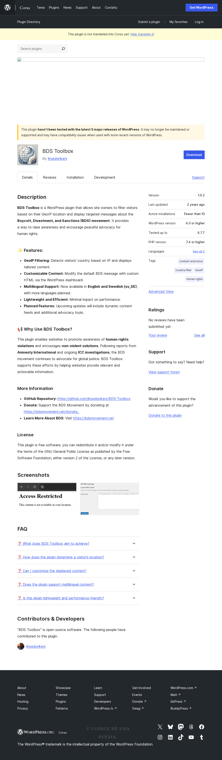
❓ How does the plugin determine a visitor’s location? (60, 557)
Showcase (63, 688)
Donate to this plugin (165, 415)
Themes (61, 695)
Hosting (22, 701)
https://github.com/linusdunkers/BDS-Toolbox (94, 398)
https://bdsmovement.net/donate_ (51, 411)
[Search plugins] (63, 48)
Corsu (63, 732)
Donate (139, 701)
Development (104, 177)
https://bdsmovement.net (93, 418)
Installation (75, 177)
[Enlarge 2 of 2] (133, 488)
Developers (102, 701)
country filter (183, 270)
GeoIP (199, 270)
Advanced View (161, 291)
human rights (194, 279)
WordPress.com (184, 688)
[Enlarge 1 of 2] (71, 488)
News (21, 695)
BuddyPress (181, 708)
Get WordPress (202, 7)
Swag (138, 708)
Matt (176, 695)
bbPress (178, 701)
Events (137, 695)
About (21, 688)
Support (198, 177)
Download (194, 155)
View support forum (164, 372)
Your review (158, 335)
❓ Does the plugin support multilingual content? (55, 584)
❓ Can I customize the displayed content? (52, 571)
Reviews (49, 177)
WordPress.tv (105, 708)
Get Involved (141, 688)
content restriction (191, 261)
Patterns (62, 708)
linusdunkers (57, 158)
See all (199, 335)
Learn (98, 688)
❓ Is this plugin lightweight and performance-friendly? (60, 598)
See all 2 (199, 251)
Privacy (22, 708)
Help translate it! (142, 34)
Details (27, 177)
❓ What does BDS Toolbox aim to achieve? (53, 544)
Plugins (61, 701)
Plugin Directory (28, 22)
